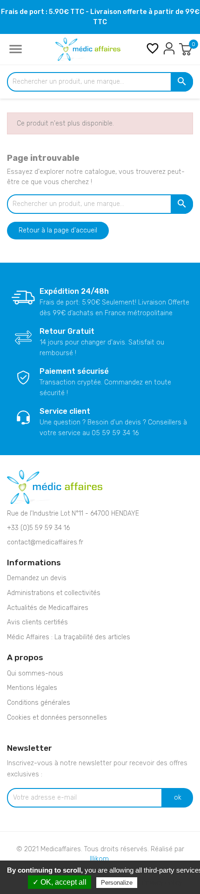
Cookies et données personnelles (57, 718)
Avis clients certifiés (37, 622)
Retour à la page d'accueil (58, 230)
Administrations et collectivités (53, 593)
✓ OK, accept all (60, 882)
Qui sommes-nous (35, 673)
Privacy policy (162, 882)
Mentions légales (32, 688)
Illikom (99, 859)
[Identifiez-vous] (169, 48)
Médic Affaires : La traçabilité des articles (68, 637)
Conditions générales (38, 703)
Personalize (117, 882)
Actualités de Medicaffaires (47, 608)
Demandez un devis (37, 578)
